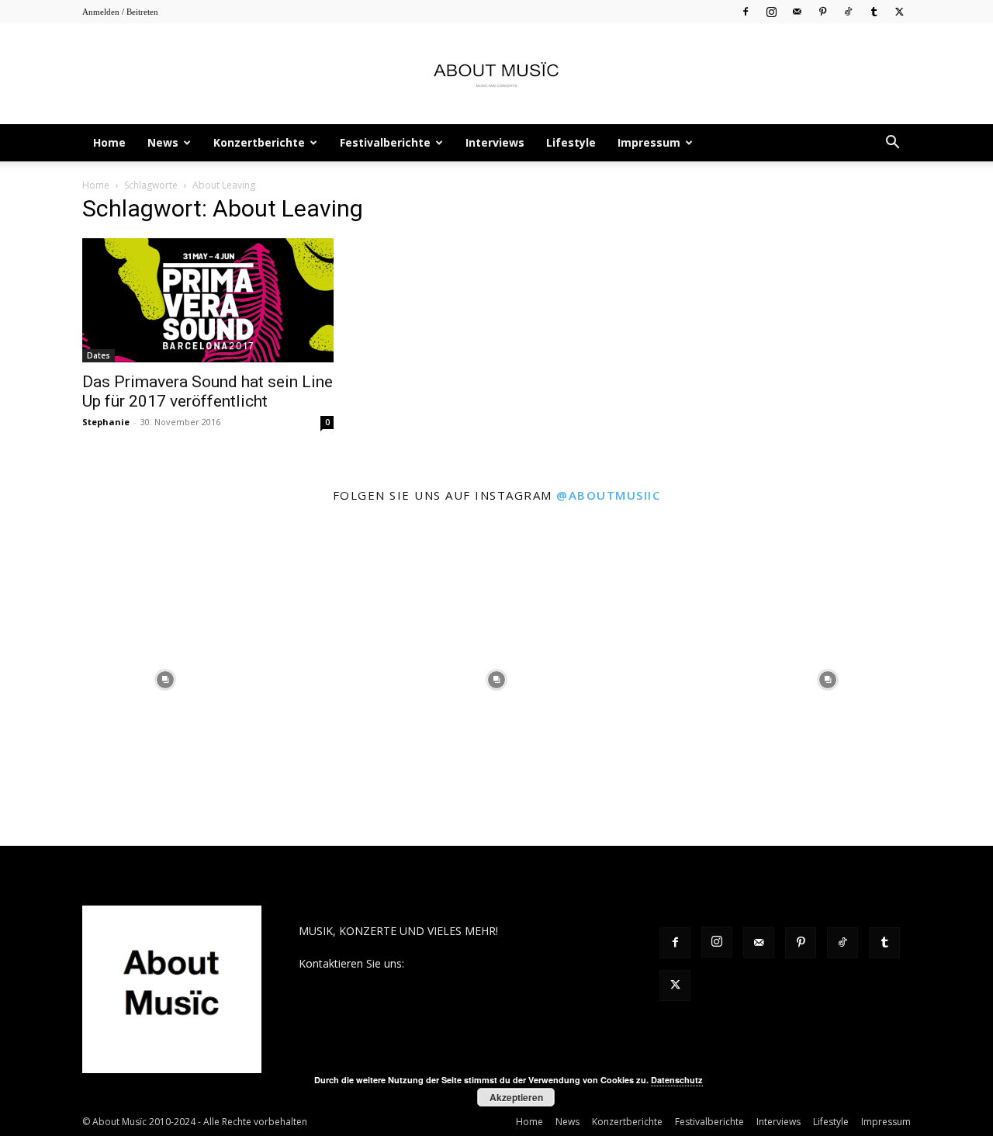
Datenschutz (677, 1080)
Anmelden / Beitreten (120, 11)
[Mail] (796, 11)
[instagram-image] (165, 680)
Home (109, 142)
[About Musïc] (496, 74)
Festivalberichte (385, 142)
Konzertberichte (259, 142)
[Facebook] (745, 11)
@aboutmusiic (608, 495)
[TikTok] (848, 11)
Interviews (494, 142)
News (162, 142)
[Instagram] (771, 11)
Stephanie (106, 422)
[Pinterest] (822, 11)
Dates (98, 355)
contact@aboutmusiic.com (474, 963)
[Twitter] (899, 11)
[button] (892, 144)
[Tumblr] (873, 11)
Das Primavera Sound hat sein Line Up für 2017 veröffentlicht (207, 391)
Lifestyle (571, 142)
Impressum (649, 142)
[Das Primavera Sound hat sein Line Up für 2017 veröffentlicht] (208, 300)
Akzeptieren (516, 1097)
